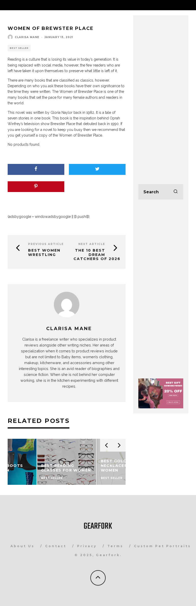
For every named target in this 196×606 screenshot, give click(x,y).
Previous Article (46, 244)
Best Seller (19, 48)
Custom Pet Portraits (162, 546)
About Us (22, 546)
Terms (115, 546)
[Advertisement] (160, 97)
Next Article (91, 244)
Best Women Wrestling (44, 252)
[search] (175, 191)
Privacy (87, 546)
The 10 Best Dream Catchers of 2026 (97, 254)
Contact (55, 546)
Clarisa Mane (27, 37)
